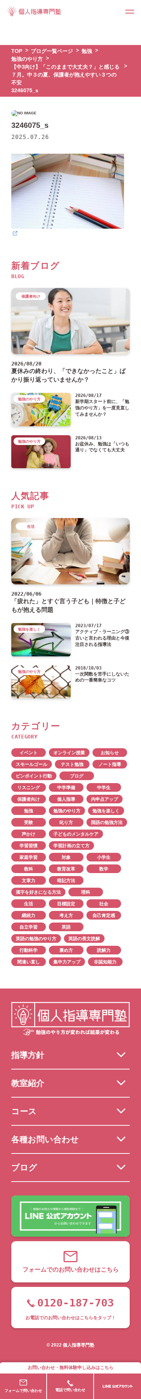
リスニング (28, 787)
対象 (66, 857)
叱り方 (66, 822)
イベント (29, 752)
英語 (66, 927)
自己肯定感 (103, 915)
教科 (28, 869)
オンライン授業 (69, 752)
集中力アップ (66, 962)
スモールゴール (31, 764)
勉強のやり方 (66, 810)
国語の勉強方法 (107, 822)
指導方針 (27, 1055)
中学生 (104, 787)
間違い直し (28, 962)
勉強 (28, 810)
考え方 (66, 915)
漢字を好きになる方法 (38, 892)
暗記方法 (66, 880)
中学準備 (66, 787)
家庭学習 (29, 857)
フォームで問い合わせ (23, 1391)
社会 (103, 903)
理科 (85, 892)
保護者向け (28, 799)
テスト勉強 (72, 764)
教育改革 (66, 869)
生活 (28, 903)
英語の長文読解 (84, 938)
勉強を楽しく (106, 810)
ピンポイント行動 (34, 776)
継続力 (28, 915)
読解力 (104, 950)
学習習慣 (29, 845)
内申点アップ (104, 799)
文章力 (28, 880)
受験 (28, 822)
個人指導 (66, 799)
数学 (103, 869)
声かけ (28, 834)
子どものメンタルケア (76, 834)
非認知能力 (105, 962)
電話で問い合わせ (70, 1390)
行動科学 (29, 950)
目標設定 (66, 903)
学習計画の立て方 (71, 845)
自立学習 (29, 927)
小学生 (104, 857)
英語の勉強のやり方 (36, 938)
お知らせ (110, 752)
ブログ (76, 776)
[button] (129, 11)
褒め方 (66, 950)
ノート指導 (110, 764)
